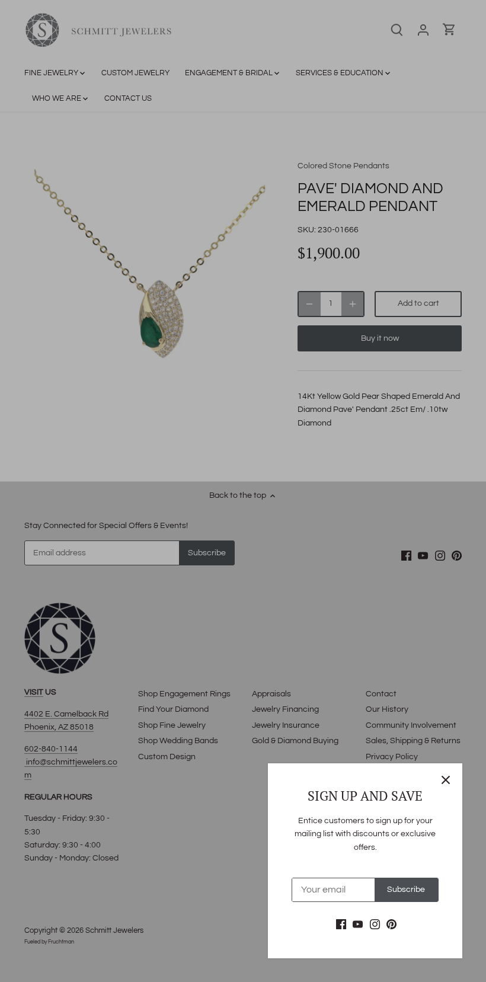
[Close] (446, 780)
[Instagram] (375, 924)
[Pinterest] (391, 924)
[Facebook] (341, 924)
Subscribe (406, 889)
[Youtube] (358, 924)
